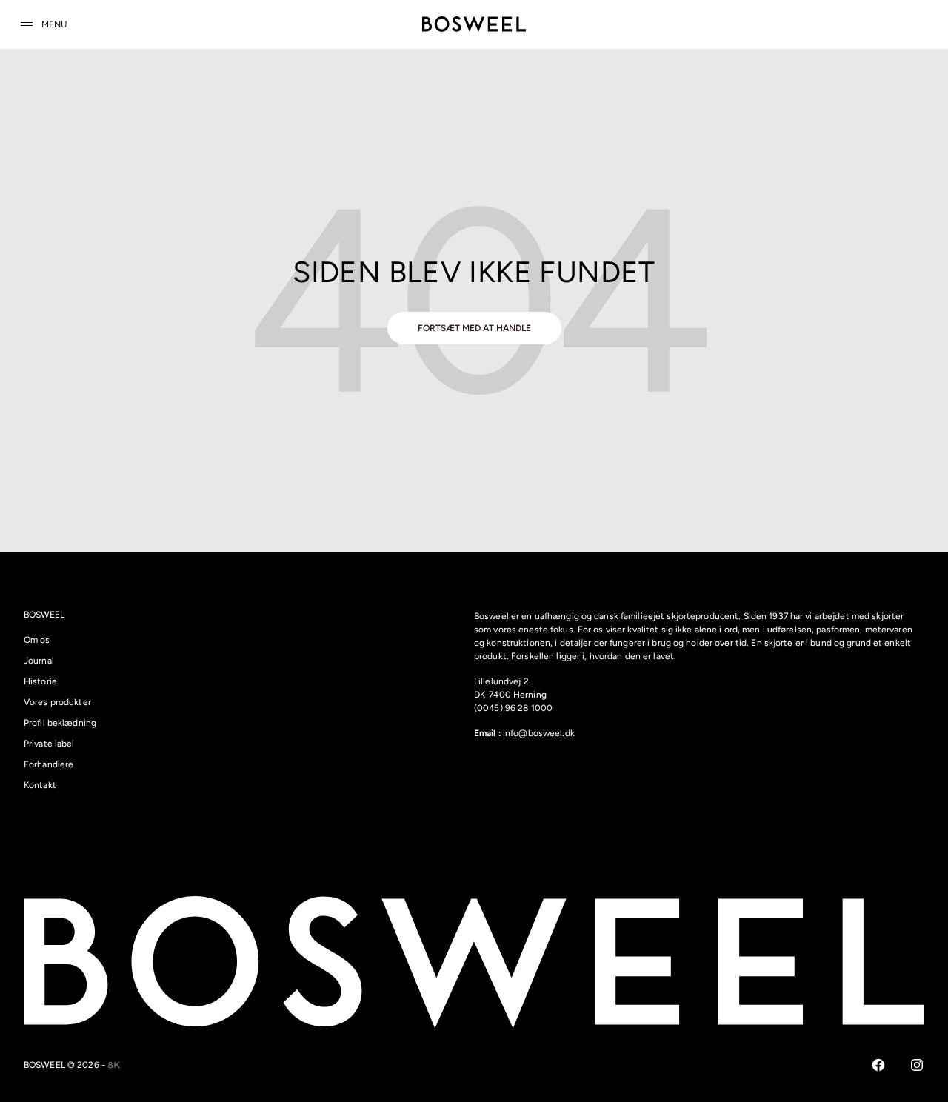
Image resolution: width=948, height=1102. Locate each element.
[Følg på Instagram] (916, 1065)
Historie (40, 681)
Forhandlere (48, 764)
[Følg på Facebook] (878, 1065)
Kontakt (40, 785)
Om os (37, 640)
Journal (39, 660)
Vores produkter (57, 702)
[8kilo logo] (114, 1065)
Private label (49, 743)
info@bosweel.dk (539, 733)
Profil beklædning (60, 723)
